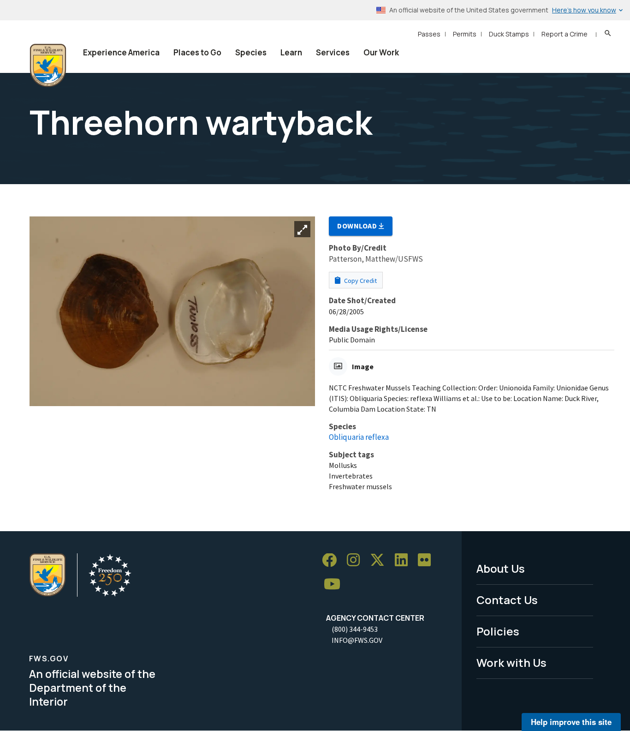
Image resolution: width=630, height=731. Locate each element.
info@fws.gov (357, 640)
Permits (464, 34)
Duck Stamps (509, 34)
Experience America (121, 52)
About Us (500, 568)
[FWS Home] (48, 65)
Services (333, 52)
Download (358, 225)
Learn (291, 52)
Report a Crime (564, 34)
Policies (497, 631)
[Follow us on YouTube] (335, 584)
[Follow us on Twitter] (380, 560)
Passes (429, 34)
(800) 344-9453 (355, 629)
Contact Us (507, 599)
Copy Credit (360, 280)
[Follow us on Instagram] (356, 560)
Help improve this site (571, 721)
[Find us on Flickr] (427, 560)
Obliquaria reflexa (359, 437)
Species (251, 52)
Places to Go (197, 52)
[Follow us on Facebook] (332, 560)
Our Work (381, 52)
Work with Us (511, 662)
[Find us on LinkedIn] (404, 560)
